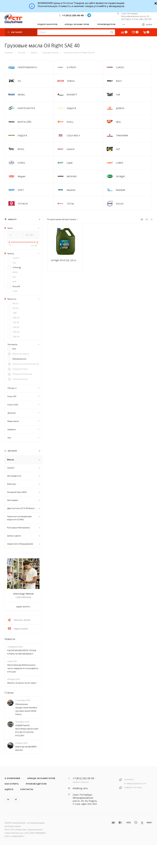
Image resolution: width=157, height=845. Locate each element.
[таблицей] (151, 219)
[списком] (147, 219)
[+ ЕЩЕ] (124, 24)
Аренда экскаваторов (41, 778)
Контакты (26, 789)
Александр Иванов (23, 593)
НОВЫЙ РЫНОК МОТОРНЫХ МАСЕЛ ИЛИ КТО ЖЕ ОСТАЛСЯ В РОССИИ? (26, 730)
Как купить (12, 783)
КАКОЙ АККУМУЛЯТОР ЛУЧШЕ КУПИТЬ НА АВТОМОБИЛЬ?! (21, 652)
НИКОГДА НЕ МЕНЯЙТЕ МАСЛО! (26, 748)
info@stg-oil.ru (80, 788)
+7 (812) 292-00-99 (73, 15)
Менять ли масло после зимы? (22, 683)
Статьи (9, 692)
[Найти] (111, 32)
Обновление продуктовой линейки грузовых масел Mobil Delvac (26, 709)
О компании (12, 778)
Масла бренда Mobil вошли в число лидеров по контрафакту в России (22, 668)
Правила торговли (133, 788)
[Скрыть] (155, 3)
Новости (10, 639)
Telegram (89, 15)
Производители (36, 783)
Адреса (9, 789)
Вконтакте (8, 799)
